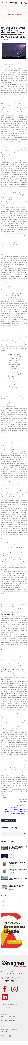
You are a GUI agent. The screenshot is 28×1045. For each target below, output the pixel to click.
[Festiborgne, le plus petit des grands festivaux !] (4, 856)
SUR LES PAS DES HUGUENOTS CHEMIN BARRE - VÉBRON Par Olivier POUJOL (16, 887)
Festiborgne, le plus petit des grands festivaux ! (17, 855)
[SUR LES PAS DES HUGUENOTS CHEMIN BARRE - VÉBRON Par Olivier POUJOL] (4, 887)
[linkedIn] (5, 997)
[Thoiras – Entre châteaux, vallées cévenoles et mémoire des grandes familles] (4, 848)
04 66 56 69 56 (11, 981)
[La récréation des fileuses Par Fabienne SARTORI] (4, 864)
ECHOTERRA (4, 1032)
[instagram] (14, 989)
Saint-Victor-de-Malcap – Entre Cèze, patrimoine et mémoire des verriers (18, 878)
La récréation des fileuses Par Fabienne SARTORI (17, 863)
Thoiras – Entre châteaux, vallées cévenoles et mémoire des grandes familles (18, 847)
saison (13, 906)
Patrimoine (16, 902)
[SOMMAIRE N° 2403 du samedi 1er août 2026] (4, 871)
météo (21, 906)
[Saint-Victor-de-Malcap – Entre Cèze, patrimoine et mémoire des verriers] (4, 878)
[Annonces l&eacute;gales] (14, 930)
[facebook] (5, 989)
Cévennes (5, 902)
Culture (5, 906)
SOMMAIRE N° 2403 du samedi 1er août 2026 (18, 870)
